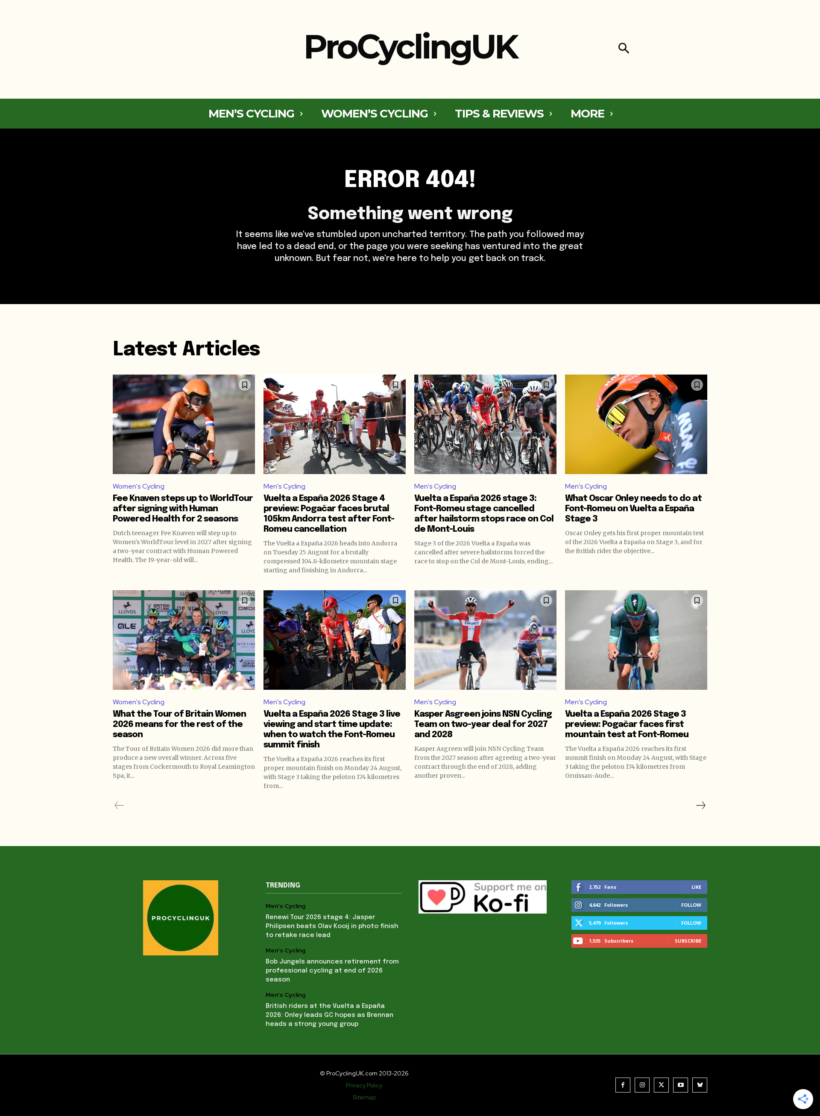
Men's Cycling (284, 486)
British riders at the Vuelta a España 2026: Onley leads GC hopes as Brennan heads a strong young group (329, 1015)
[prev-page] (119, 805)
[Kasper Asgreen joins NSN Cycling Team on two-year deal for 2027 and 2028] (485, 640)
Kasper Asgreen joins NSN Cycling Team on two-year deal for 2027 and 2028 (483, 724)
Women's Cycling (138, 486)
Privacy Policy (364, 1085)
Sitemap (364, 1097)
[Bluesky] (699, 1085)
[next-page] (700, 805)
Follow (691, 905)
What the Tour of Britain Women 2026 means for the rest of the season (179, 724)
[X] (661, 1085)
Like (696, 887)
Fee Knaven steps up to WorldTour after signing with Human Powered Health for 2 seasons (183, 509)
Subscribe (688, 940)
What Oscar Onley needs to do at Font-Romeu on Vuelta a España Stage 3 (633, 509)
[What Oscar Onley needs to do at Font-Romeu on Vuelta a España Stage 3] (636, 424)
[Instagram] (642, 1085)
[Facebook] (622, 1085)
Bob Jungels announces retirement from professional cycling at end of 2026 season (332, 970)
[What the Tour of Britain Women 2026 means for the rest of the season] (184, 640)
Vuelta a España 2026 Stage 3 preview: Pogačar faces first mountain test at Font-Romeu (626, 724)
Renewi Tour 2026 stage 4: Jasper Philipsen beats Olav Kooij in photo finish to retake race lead (332, 926)
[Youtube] (680, 1085)
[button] (623, 49)
